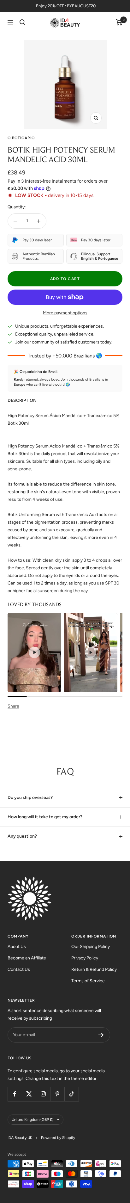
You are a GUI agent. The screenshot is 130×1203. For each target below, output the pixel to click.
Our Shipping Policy (90, 946)
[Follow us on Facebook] (15, 1094)
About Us (17, 946)
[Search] (22, 22)
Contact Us (19, 969)
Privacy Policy (84, 958)
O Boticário (21, 138)
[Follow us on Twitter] (29, 1094)
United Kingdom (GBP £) (32, 1119)
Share (13, 706)
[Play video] (34, 652)
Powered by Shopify (58, 1137)
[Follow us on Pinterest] (57, 1094)
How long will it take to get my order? (45, 817)
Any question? (22, 836)
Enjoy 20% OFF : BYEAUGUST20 (66, 5)
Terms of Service (88, 981)
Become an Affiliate (27, 958)
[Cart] (119, 22)
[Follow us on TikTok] (71, 1094)
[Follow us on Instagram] (43, 1094)
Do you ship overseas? (30, 797)
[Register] (101, 1035)
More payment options (65, 313)
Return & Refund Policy (94, 969)
